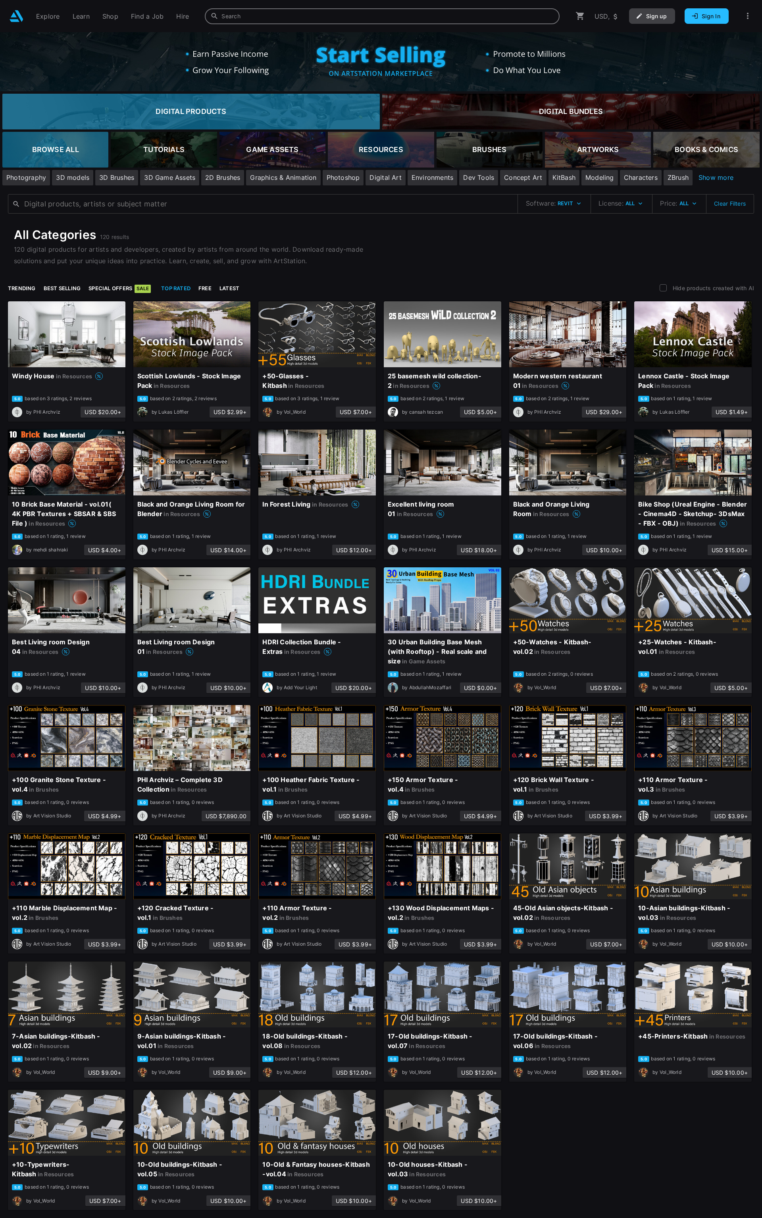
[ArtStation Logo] (16, 16)
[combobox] (382, 16)
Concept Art (523, 177)
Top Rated (175, 288)
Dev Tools (478, 177)
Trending (22, 288)
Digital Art (385, 177)
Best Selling (62, 288)
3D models (72, 177)
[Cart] (580, 16)
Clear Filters (730, 203)
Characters (641, 177)
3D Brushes (116, 177)
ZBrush (678, 177)
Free (205, 288)
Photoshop (343, 177)
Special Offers (119, 288)
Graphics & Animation (283, 177)
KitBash (563, 177)
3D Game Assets (169, 177)
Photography (26, 177)
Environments (433, 177)
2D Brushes (222, 177)
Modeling (599, 177)
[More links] (747, 16)
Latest (229, 288)
